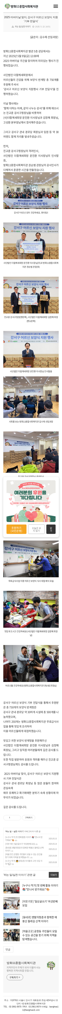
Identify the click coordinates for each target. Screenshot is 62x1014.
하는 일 (8, 831)
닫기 (51, 529)
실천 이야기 (19, 831)
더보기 (54, 874)
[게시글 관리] (17, 817)
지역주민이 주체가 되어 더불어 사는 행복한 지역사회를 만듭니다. (24, 969)
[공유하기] (13, 817)
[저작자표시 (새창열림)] (36, 817)
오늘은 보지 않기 (36, 529)
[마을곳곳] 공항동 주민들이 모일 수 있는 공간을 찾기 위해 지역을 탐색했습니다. (23, 856)
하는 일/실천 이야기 (23, 26)
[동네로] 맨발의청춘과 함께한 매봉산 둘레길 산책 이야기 (39, 919)
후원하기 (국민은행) (16, 529)
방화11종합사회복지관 (21, 963)
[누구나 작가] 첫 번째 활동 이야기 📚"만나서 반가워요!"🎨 (40, 887)
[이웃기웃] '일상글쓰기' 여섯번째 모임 (20, 843)
